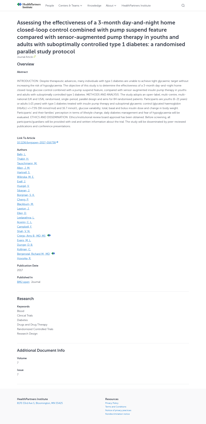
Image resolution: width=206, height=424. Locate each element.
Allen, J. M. (23, 167)
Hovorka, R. (24, 258)
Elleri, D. (22, 213)
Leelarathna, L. (26, 217)
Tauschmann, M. (27, 163)
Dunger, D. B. (25, 244)
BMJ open (23, 281)
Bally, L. (21, 154)
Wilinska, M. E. (25, 176)
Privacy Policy (111, 403)
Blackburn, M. (25, 204)
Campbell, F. (24, 226)
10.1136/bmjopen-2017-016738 (36, 142)
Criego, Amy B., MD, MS (31, 235)
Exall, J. (21, 181)
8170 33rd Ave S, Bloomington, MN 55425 (40, 403)
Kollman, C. (24, 249)
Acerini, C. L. (24, 222)
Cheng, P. (23, 199)
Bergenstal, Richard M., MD (33, 253)
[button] (183, 5)
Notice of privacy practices (118, 410)
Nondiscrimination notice (117, 414)
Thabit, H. (23, 158)
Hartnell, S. (23, 172)
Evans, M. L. (24, 240)
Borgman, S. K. (26, 195)
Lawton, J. (23, 208)
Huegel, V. (23, 185)
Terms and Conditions (115, 407)
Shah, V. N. (23, 231)
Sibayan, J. (23, 190)
